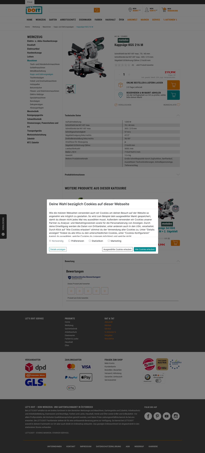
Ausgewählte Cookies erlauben (117, 249)
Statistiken (97, 240)
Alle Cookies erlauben (145, 249)
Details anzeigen (57, 249)
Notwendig (57, 240)
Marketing (116, 240)
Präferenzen (77, 240)
